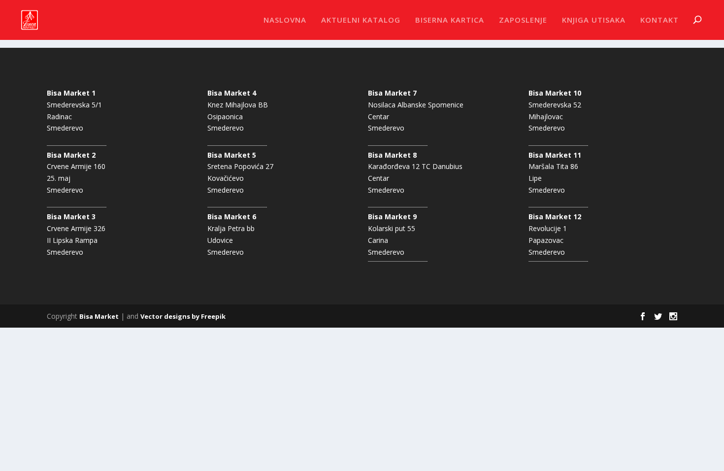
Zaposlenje (523, 20)
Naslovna (284, 20)
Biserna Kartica (449, 20)
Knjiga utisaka (593, 20)
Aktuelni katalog (360, 20)
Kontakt (659, 20)
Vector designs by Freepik (183, 316)
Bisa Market (99, 316)
